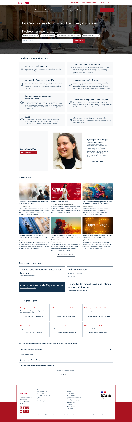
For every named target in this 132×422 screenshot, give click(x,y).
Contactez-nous (107, 10)
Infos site (39, 415)
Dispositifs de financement (27, 275)
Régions (71, 10)
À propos (69, 390)
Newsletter (105, 415)
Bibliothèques (71, 402)
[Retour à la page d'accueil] (23, 3)
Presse (69, 391)
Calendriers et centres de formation (78, 290)
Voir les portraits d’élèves (28, 152)
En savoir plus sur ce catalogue (34, 316)
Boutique (69, 399)
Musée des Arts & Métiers (74, 401)
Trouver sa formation (41, 10)
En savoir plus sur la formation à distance (98, 316)
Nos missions (41, 393)
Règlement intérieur (50, 415)
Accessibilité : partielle (93, 415)
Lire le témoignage (97, 161)
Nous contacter (71, 395)
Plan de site (70, 408)
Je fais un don (41, 399)
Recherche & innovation (58, 10)
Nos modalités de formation (28, 288)
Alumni (39, 397)
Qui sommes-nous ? (25, 10)
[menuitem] (75, 3)
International (70, 404)
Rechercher (79, 41)
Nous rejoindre (71, 393)
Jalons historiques (42, 391)
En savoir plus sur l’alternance (66, 316)
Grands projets (41, 401)
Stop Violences (71, 406)
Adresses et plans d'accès (74, 397)
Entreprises (80, 10)
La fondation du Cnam (43, 395)
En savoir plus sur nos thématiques (66, 332)
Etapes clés (71, 276)
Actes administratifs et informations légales (72, 415)
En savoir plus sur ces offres (34, 332)
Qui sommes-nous (42, 390)
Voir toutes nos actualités (66, 255)
